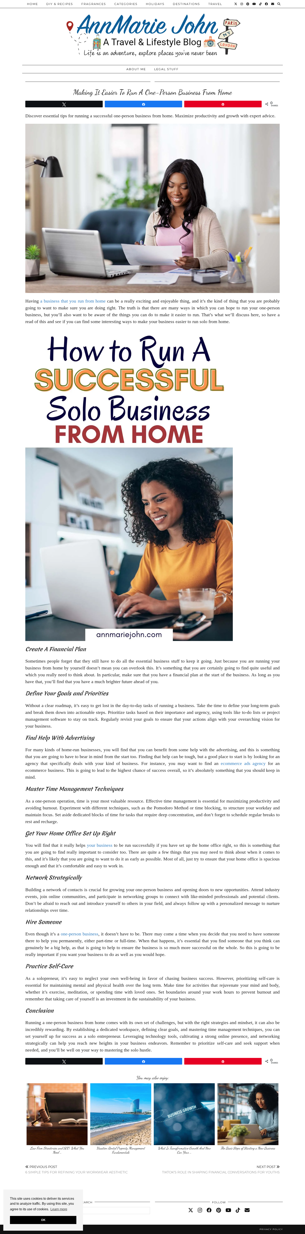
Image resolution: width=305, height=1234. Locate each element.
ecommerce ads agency (243, 763)
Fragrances (93, 4)
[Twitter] (236, 4)
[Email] (272, 4)
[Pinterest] (248, 4)
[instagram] (200, 1210)
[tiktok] (238, 1210)
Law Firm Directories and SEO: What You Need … (57, 1150)
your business (99, 845)
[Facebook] (266, 4)
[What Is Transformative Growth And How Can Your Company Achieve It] (184, 1114)
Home (32, 4)
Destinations (186, 4)
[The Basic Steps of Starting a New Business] (247, 1114)
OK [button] (43, 1220)
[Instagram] (241, 4)
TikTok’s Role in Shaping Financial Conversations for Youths (221, 1169)
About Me (136, 69)
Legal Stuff (166, 69)
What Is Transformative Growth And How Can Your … (184, 1150)
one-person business (79, 933)
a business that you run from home (73, 301)
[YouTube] (254, 4)
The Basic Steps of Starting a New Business (248, 1148)
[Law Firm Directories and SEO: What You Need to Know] (57, 1114)
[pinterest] (218, 1210)
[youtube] (228, 1210)
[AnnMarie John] (152, 31)
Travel (215, 4)
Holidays (155, 4)
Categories (126, 4)
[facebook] (209, 1210)
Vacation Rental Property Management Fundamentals (120, 1150)
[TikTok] (260, 4)
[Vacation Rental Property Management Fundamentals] (120, 1114)
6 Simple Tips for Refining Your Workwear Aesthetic (76, 1169)
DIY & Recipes (59, 4)
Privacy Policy (271, 1229)
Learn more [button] (58, 1209)
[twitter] (190, 1210)
